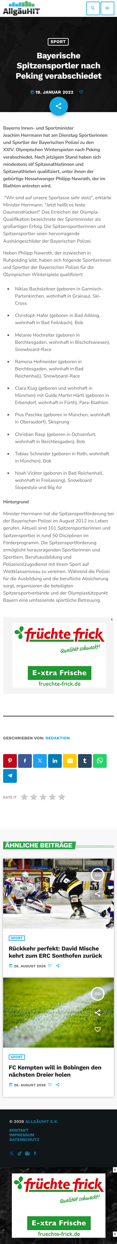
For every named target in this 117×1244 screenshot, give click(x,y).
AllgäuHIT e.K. (41, 1121)
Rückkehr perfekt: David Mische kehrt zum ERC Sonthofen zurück (55, 952)
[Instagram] (27, 1154)
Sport (58, 41)
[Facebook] (35, 1154)
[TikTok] (19, 1154)
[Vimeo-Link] (21, 8)
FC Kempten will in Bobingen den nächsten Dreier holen (55, 1071)
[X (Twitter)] (11, 1154)
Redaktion (58, 738)
